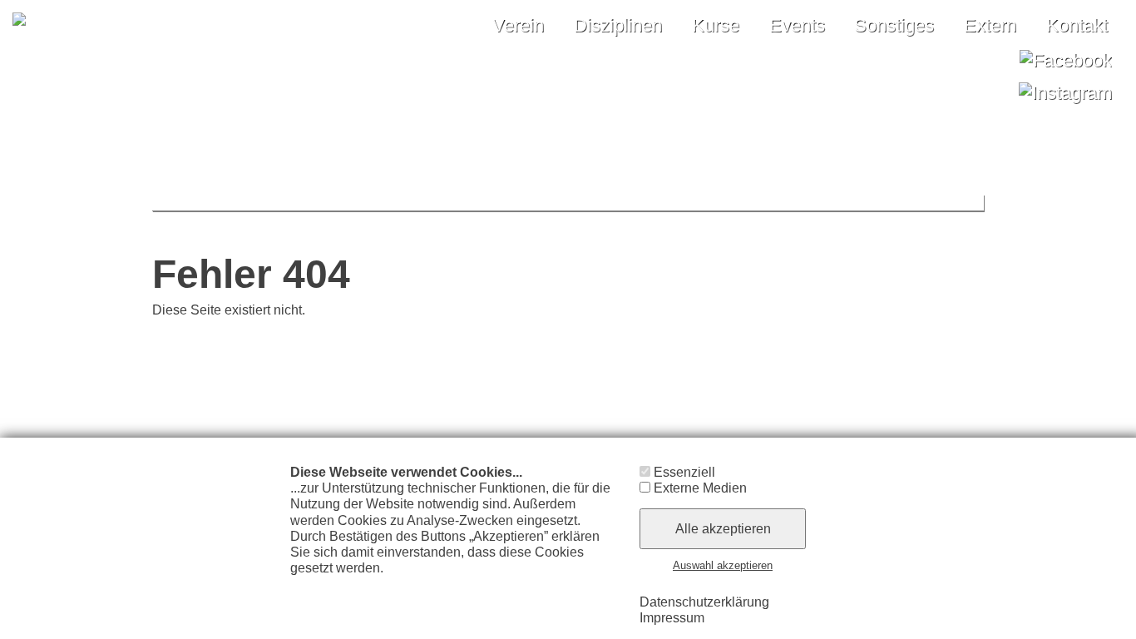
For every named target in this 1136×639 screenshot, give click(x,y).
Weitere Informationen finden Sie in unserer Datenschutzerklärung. (442, 576)
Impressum (672, 618)
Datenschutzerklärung (704, 602)
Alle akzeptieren (723, 529)
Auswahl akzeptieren (723, 565)
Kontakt (1077, 25)
